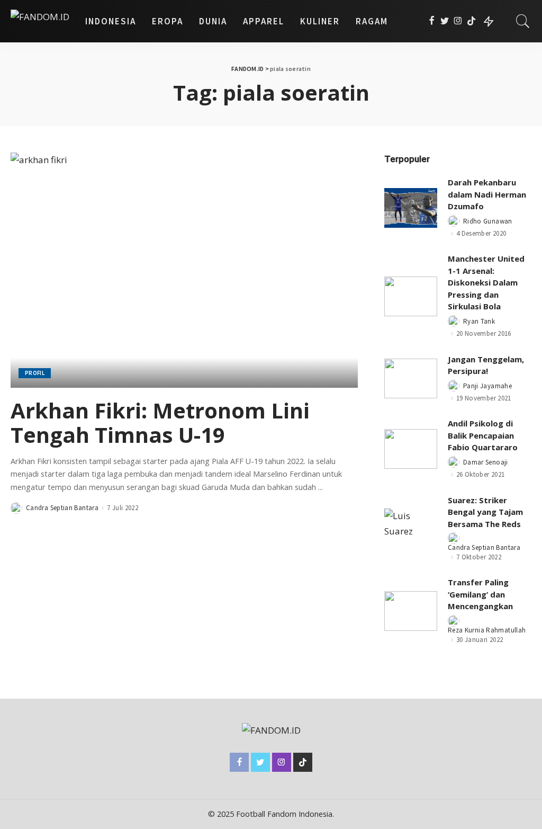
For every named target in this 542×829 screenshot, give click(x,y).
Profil (34, 373)
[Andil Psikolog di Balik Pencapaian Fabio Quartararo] (410, 449)
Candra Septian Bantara (62, 507)
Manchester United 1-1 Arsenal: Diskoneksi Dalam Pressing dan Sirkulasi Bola (486, 282)
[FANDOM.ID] (40, 21)
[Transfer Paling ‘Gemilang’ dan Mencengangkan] (410, 611)
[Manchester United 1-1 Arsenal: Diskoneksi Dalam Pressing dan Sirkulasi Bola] (410, 296)
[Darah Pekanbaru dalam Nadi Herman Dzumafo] (410, 208)
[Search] (522, 21)
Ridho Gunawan (487, 221)
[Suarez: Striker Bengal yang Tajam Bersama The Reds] (410, 528)
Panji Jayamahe (487, 385)
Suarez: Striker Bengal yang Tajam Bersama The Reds (485, 512)
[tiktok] (471, 21)
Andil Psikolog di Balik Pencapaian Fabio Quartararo (483, 435)
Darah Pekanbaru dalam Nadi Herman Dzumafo (487, 194)
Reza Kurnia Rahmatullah (487, 630)
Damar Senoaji (485, 462)
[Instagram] (458, 21)
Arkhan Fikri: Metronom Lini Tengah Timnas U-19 (160, 422)
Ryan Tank (479, 321)
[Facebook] (431, 21)
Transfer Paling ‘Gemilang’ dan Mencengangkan (480, 594)
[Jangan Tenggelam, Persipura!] (410, 378)
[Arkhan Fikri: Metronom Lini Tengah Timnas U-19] (184, 270)
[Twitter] (444, 21)
